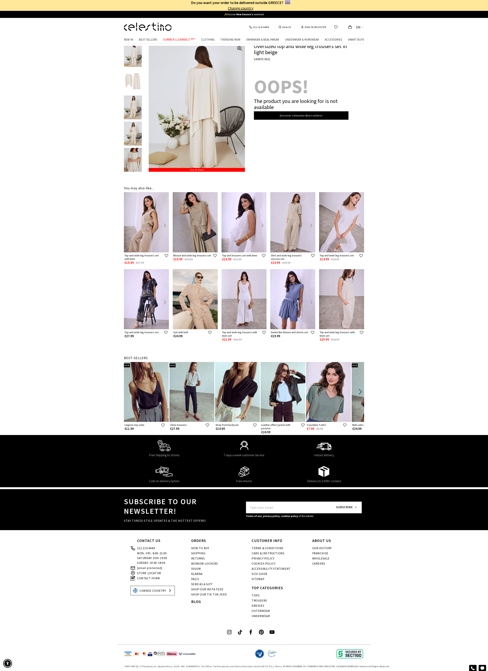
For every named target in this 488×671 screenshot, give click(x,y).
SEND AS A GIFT (202, 584)
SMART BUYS (356, 39)
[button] (7, 663)
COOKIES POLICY (263, 563)
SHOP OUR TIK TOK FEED (209, 594)
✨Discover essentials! (244, 14)
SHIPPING (198, 553)
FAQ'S (195, 579)
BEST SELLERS (148, 39)
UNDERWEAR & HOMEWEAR (302, 39)
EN (358, 27)
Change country (240, 8)
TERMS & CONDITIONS (267, 548)
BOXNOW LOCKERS (204, 563)
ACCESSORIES (333, 39)
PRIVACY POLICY (263, 558)
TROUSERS (259, 600)
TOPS (255, 595)
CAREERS (318, 563)
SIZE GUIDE (260, 574)
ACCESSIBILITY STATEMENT (271, 569)
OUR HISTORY (322, 548)
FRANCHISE (320, 553)
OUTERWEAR (261, 611)
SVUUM (196, 569)
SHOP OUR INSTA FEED (207, 589)
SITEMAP (258, 579)
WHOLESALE (321, 558)
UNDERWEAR (261, 616)
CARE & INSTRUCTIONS (268, 553)
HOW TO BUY (200, 548)
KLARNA (197, 574)
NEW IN (128, 39)
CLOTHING (208, 39)
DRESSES (258, 606)
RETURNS (198, 558)
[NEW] (146, 421)
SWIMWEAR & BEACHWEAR (262, 39)
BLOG (196, 601)
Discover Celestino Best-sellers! (301, 115)
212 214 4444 (146, 548)
